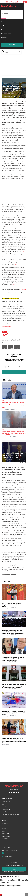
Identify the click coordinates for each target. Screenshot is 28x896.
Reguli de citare (6, 811)
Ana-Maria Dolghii (6, 409)
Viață (3, 400)
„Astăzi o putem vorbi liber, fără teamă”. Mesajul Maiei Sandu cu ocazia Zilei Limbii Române (12, 605)
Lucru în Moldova (5, 833)
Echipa (3, 804)
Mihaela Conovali (6, 96)
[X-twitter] (11, 792)
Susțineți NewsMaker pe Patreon (10, 814)
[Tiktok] (16, 792)
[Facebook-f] (9, 792)
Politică (4, 450)
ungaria (17, 348)
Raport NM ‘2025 (5, 838)
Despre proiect (6, 801)
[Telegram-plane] (18, 792)
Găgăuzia (4, 828)
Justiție (3, 831)
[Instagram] (14, 792)
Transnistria (5, 83)
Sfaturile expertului (6, 836)
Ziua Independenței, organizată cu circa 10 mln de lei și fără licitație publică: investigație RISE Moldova (13, 713)
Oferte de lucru (6, 809)
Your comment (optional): (11, 886)
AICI (6, 226)
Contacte (4, 806)
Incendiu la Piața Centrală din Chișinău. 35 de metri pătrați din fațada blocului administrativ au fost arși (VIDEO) (14, 433)
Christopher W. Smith (6, 574)
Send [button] (1, 895)
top (4, 348)
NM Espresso (4, 823)
